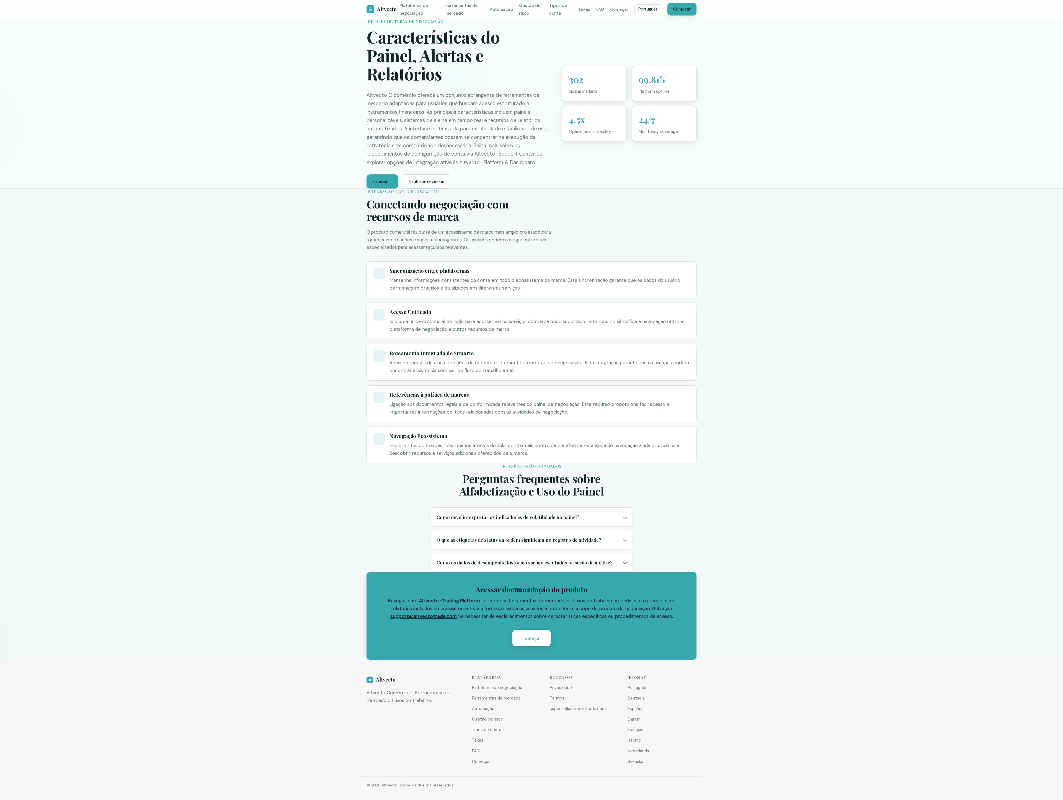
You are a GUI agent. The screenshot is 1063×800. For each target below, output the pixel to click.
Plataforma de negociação (497, 687)
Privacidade (561, 687)
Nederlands (638, 751)
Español (635, 708)
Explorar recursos (426, 181)
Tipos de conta (486, 729)
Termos (557, 698)
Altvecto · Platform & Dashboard (497, 162)
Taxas (584, 9)
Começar (619, 9)
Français (635, 729)
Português (648, 9)
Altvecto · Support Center (504, 154)
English (634, 719)
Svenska (635, 761)
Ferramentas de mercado (496, 698)
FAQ (600, 9)
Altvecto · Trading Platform (449, 601)
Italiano (634, 740)
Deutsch (636, 698)
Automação (501, 9)
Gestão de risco (487, 719)
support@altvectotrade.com (423, 616)
